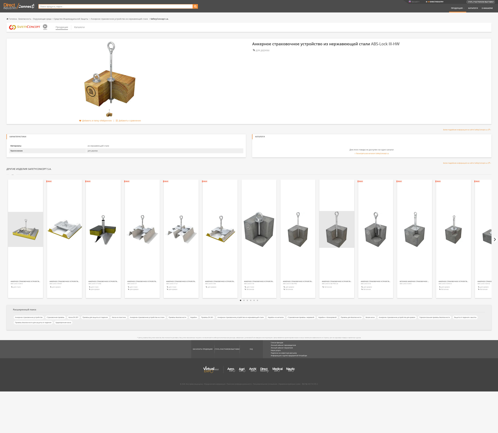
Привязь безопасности (177, 317)
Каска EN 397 (73, 317)
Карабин (193, 317)
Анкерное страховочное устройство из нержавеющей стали (240, 317)
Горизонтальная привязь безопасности (434, 317)
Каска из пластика (119, 317)
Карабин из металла (276, 317)
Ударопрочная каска (63, 322)
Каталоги (473, 8)
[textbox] (115, 6)
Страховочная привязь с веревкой (301, 317)
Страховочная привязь (55, 317)
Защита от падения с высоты (465, 317)
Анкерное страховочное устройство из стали (147, 317)
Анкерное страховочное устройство (29, 317)
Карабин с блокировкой (327, 317)
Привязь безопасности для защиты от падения (33, 322)
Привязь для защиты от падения (95, 317)
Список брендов (277, 343)
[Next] (494, 239)
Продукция (457, 8)
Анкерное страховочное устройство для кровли (397, 317)
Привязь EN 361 (207, 317)
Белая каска (370, 317)
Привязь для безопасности (351, 317)
